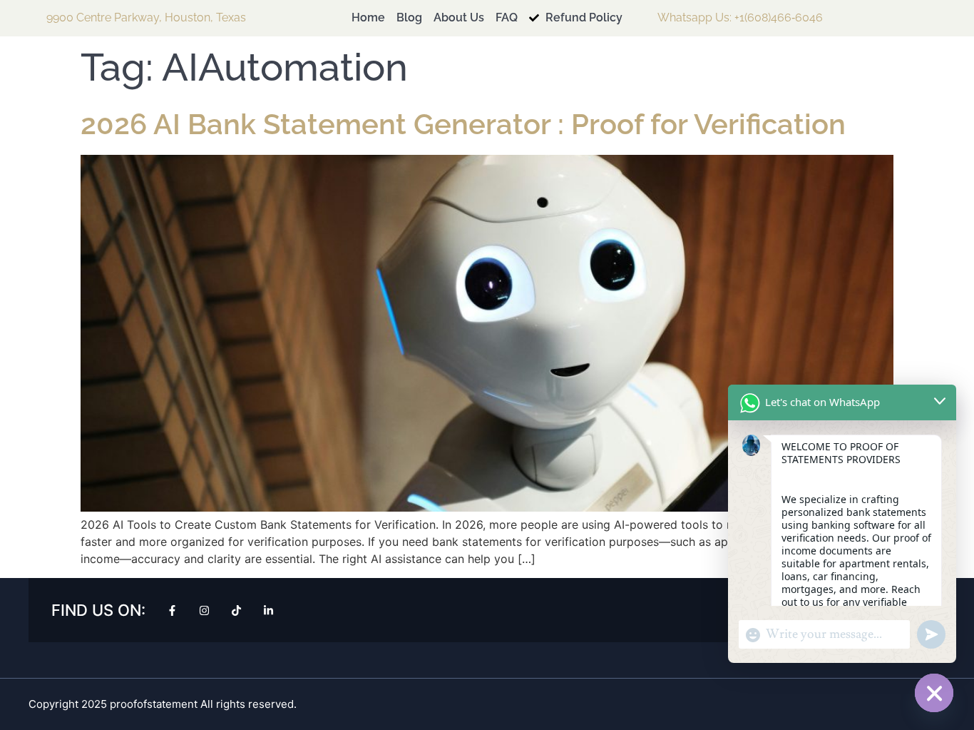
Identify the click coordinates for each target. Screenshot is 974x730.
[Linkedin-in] (268, 610)
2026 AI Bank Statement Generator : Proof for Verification (463, 124)
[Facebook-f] (172, 610)
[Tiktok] (236, 610)
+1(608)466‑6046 (778, 17)
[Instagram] (204, 610)
